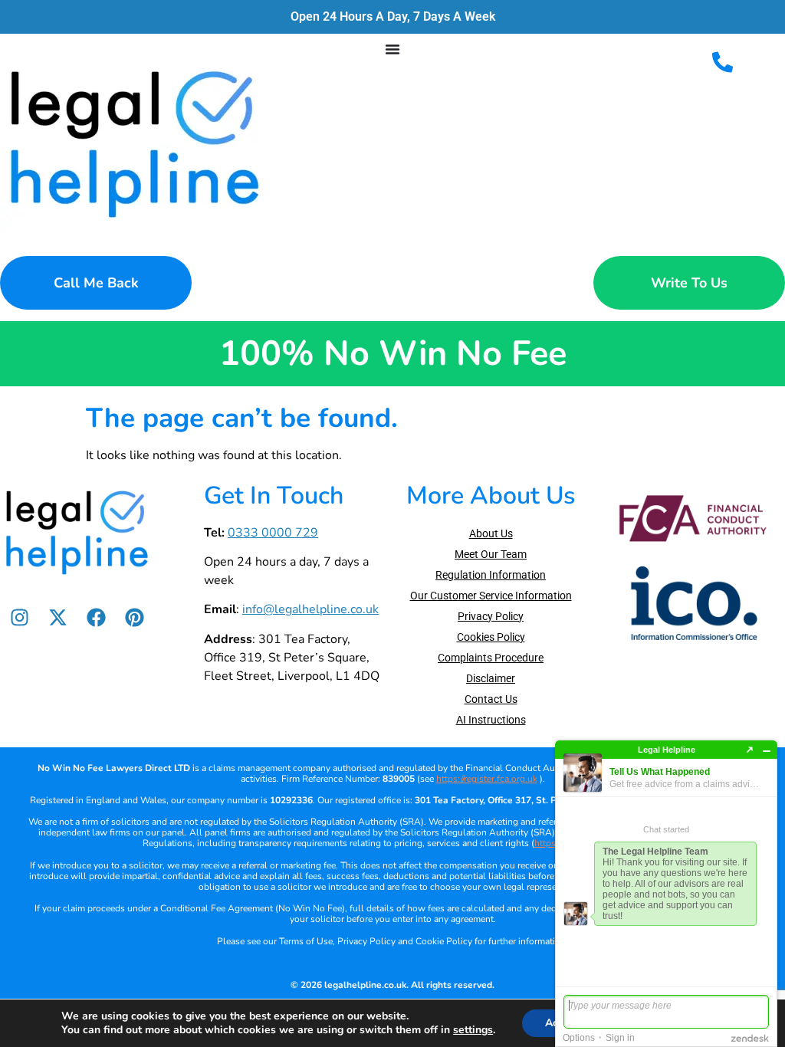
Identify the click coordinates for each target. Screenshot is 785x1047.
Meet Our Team (491, 554)
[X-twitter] (57, 618)
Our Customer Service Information (491, 595)
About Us (491, 533)
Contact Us (491, 699)
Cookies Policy (491, 637)
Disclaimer (490, 678)
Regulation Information (490, 575)
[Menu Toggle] (392, 49)
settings (473, 1030)
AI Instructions (491, 720)
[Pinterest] (134, 618)
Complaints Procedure (491, 658)
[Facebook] (96, 618)
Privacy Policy (491, 616)
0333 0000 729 (273, 532)
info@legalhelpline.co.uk (310, 609)
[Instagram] (19, 618)
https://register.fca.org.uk (486, 779)
